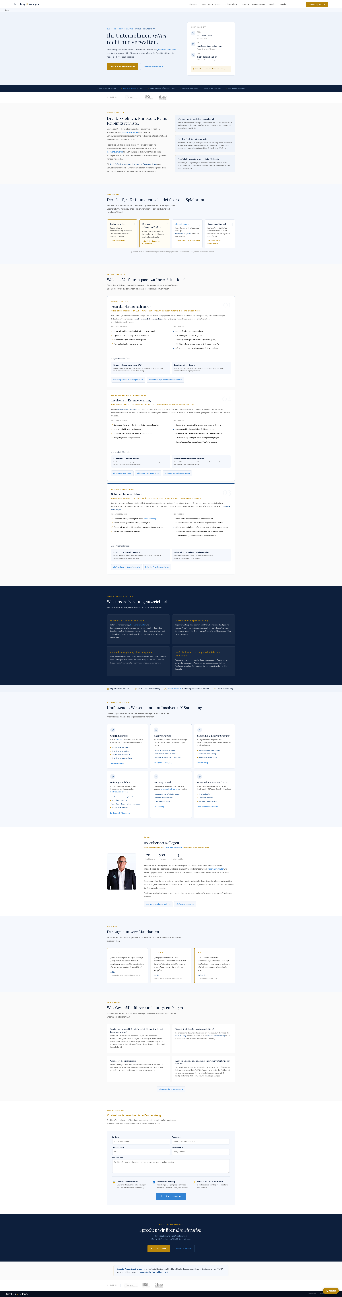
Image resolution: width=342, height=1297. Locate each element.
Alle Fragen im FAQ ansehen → (171, 1089)
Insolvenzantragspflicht (183, 233)
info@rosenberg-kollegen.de (209, 46)
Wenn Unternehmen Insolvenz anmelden (126, 804)
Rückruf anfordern (183, 1248)
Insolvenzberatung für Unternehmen (167, 794)
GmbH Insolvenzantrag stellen (122, 758)
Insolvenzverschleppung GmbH (122, 797)
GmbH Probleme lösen (206, 798)
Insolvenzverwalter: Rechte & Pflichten (168, 757)
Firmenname (176, 1137)
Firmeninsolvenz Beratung (208, 757)
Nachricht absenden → (171, 1196)
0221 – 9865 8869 (204, 35)
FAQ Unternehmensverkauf (208, 801)
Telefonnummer (118, 1147)
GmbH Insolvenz (231, 4)
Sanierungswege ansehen (153, 66)
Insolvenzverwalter (167, 49)
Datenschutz (323, 1294)
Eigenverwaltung (125, 29)
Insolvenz (119, 740)
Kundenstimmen (258, 4)
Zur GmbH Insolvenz (117, 763)
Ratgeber (272, 4)
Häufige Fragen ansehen (185, 904)
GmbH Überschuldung (119, 800)
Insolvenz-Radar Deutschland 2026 (152, 1272)
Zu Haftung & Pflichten (118, 813)
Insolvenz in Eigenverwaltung (144, 164)
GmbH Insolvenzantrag (119, 807)
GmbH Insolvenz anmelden (121, 754)
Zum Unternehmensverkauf (207, 806)
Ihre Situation (117, 1158)
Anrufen (332, 1291)
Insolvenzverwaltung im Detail (165, 754)
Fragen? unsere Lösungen (211, 4)
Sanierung (245, 4)
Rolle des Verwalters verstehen (157, 567)
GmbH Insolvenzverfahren (120, 751)
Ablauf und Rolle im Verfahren (148, 473)
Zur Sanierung (202, 763)
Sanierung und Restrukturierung (209, 750)
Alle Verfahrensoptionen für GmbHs (126, 567)
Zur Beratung (159, 806)
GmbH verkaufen (204, 794)
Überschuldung (182, 224)
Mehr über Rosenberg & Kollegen (158, 904)
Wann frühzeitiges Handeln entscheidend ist (165, 379)
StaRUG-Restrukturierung (120, 164)
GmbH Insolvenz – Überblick (121, 747)
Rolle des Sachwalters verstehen (177, 473)
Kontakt (283, 4)
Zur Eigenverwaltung (162, 763)
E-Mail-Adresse (177, 1147)
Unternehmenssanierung (207, 754)
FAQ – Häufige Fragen (162, 801)
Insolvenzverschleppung (118, 792)
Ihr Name (115, 1137)
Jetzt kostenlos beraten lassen (122, 66)
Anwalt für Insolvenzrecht (170, 789)
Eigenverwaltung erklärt (122, 473)
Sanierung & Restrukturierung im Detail (128, 379)
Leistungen (193, 4)
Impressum (312, 1294)
